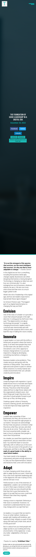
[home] (4, 4)
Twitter (22, 128)
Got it (6, 553)
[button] (31, 4)
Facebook (14, 128)
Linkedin (18, 133)
